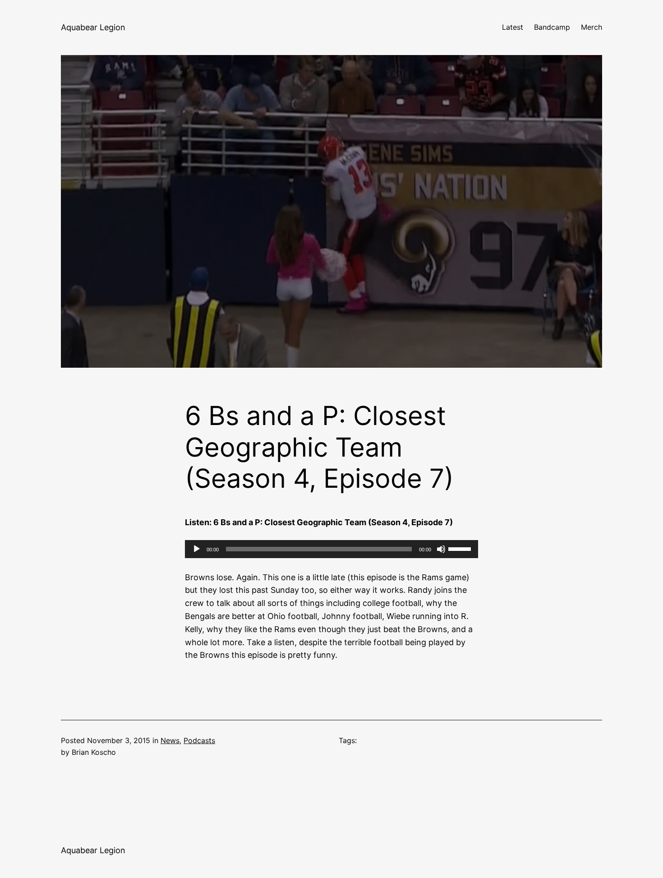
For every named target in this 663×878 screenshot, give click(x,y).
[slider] (461, 548)
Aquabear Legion (93, 27)
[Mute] (441, 549)
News (170, 740)
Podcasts (199, 740)
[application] (331, 549)
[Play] (196, 549)
